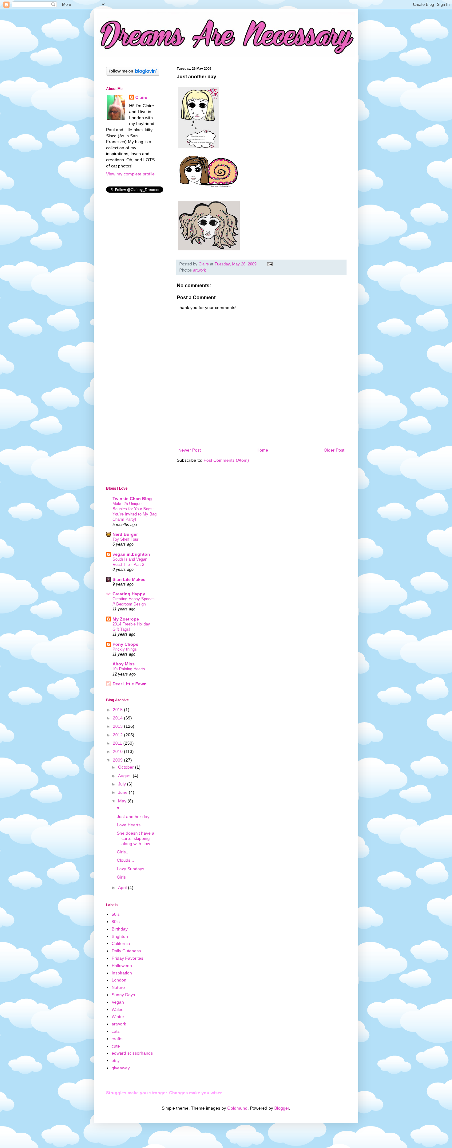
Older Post (334, 450)
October (126, 767)
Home (262, 450)
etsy (116, 1060)
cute (116, 1046)
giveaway (121, 1067)
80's (116, 921)
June (123, 792)
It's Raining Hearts (129, 669)
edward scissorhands (132, 1053)
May (123, 800)
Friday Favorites (127, 958)
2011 (118, 743)
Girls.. (122, 851)
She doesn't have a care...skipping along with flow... (135, 838)
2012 (118, 734)
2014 (118, 717)
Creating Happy (129, 593)
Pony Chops (125, 644)
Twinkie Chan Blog (132, 498)
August (125, 775)
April (123, 887)
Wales (117, 1009)
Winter (118, 1016)
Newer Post (189, 450)
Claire (141, 97)
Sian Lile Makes (129, 579)
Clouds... (125, 860)
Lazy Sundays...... (134, 868)
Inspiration (122, 972)
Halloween (122, 965)
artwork (199, 270)
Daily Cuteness (126, 950)
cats (116, 1031)
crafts (117, 1038)
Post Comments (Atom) (226, 460)
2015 (118, 709)
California (121, 943)
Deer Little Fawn (130, 683)
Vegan (118, 1002)
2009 (118, 760)
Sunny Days (123, 994)
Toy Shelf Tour (125, 539)
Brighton (120, 936)
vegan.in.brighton (131, 554)
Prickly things (125, 649)
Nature (118, 987)
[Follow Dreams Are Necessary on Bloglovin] (132, 74)
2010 (118, 751)
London (119, 980)
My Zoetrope (126, 619)
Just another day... (135, 816)
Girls (121, 877)
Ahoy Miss (124, 663)
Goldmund (237, 1108)
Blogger (281, 1108)
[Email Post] (269, 264)
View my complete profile (130, 173)
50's (116, 914)
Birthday (120, 929)
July (122, 784)
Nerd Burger (125, 534)
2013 (118, 726)
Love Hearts (129, 824)
